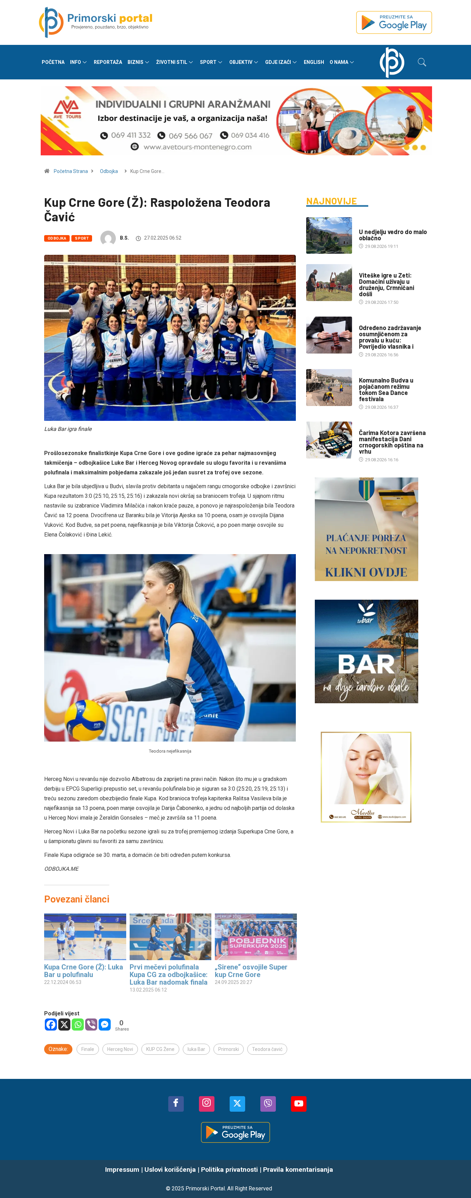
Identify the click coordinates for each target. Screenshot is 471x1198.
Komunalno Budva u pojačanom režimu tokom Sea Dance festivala (386, 389)
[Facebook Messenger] (105, 1024)
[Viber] (91, 1024)
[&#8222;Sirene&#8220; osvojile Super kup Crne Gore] (256, 937)
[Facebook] (51, 1024)
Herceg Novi (120, 1049)
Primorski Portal (205, 1188)
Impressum (122, 1169)
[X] (64, 1024)
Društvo (368, 268)
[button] (422, 62)
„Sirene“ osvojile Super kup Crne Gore (251, 971)
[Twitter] (237, 1104)
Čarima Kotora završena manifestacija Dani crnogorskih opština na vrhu (392, 442)
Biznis (135, 62)
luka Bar (196, 1049)
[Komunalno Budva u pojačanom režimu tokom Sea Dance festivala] (329, 387)
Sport (208, 62)
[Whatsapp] (78, 1024)
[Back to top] (455, 1179)
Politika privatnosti (229, 1169)
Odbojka (109, 171)
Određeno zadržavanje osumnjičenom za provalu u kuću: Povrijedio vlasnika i (390, 337)
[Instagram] (206, 1104)
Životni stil (171, 62)
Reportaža (108, 62)
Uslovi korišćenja (170, 1169)
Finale (87, 1049)
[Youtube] (299, 1104)
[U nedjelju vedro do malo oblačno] (329, 235)
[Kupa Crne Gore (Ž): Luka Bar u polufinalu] (85, 937)
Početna (53, 62)
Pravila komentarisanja (298, 1169)
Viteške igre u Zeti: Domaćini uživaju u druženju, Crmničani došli (386, 284)
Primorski (228, 1049)
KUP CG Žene (160, 1049)
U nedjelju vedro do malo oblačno (393, 235)
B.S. (124, 238)
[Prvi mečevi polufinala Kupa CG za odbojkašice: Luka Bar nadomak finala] (171, 937)
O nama (339, 62)
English (314, 62)
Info (75, 62)
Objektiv (240, 62)
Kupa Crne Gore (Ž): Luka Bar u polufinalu (83, 971)
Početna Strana (71, 171)
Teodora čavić (267, 1049)
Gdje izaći (278, 62)
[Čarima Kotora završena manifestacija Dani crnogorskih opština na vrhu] (329, 440)
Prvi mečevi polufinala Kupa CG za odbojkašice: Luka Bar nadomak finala (169, 974)
